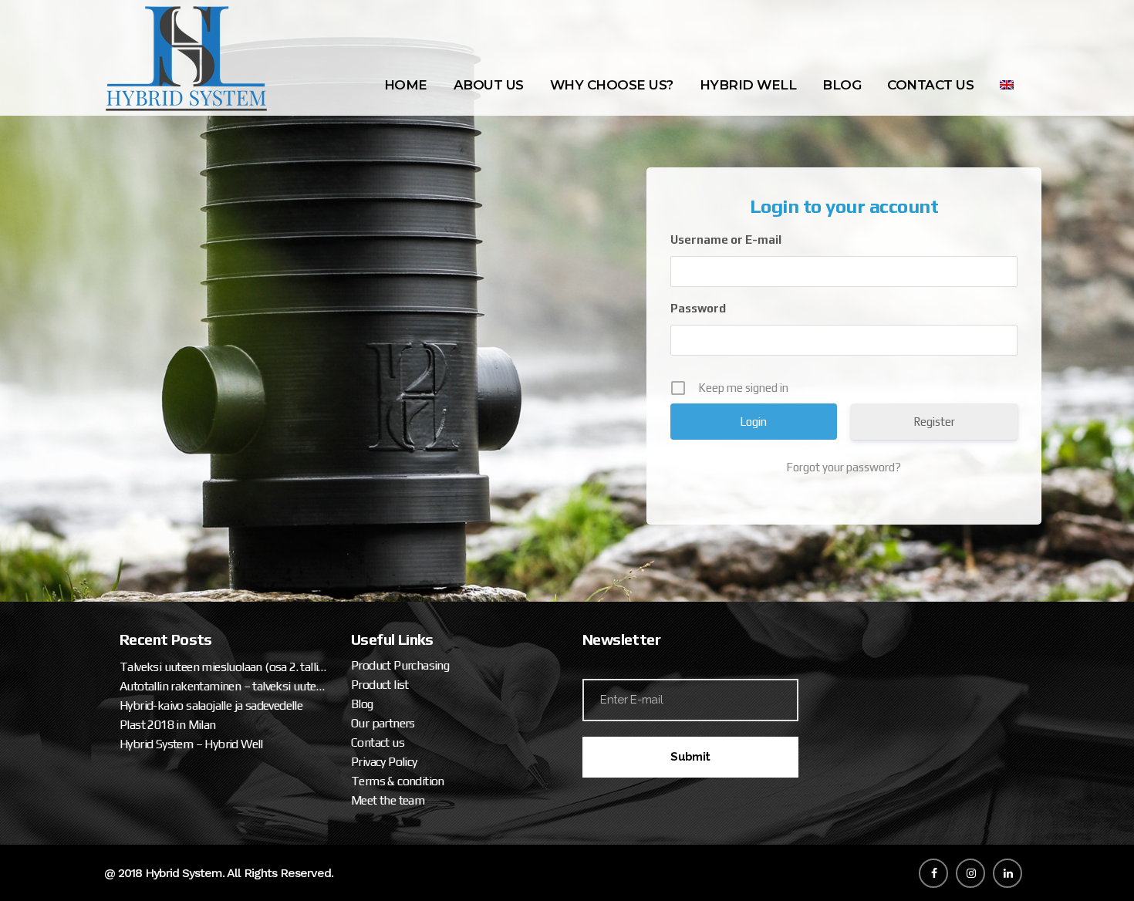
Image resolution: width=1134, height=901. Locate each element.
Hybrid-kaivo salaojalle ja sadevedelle (211, 705)
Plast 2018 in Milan (168, 724)
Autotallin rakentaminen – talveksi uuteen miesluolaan (224, 686)
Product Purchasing (400, 665)
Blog (362, 704)
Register (934, 421)
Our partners (383, 723)
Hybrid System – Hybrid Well (191, 744)
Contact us (377, 742)
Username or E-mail (725, 239)
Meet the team (387, 800)
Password (698, 308)
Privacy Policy (384, 761)
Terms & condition (397, 781)
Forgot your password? (843, 467)
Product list (380, 684)
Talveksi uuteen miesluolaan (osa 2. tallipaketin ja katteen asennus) (224, 667)
